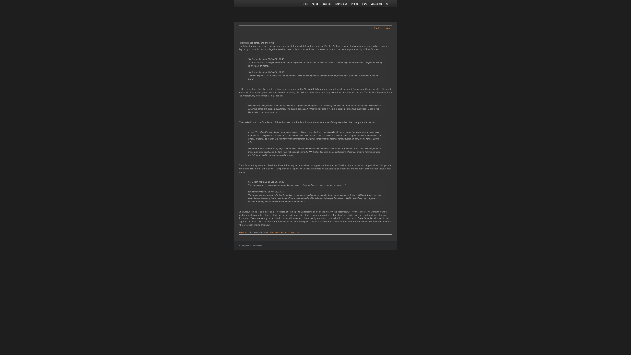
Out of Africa (280, 232)
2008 (272, 232)
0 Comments (293, 232)
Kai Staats (245, 232)
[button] (387, 3)
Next (388, 28)
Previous (378, 28)
